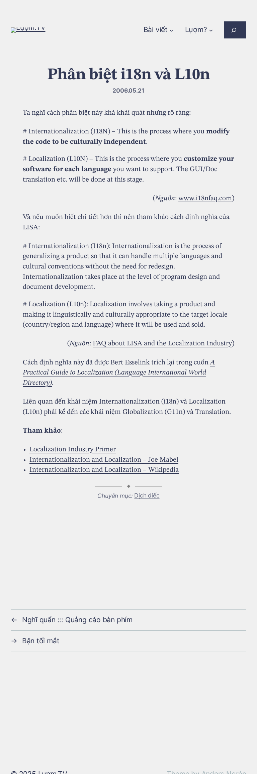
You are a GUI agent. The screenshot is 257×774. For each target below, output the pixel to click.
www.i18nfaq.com (205, 198)
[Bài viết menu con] (171, 30)
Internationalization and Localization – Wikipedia (104, 469)
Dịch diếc (146, 495)
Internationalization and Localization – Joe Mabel (103, 459)
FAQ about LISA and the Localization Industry (162, 343)
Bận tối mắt (40, 641)
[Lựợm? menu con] (211, 30)
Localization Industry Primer (72, 449)
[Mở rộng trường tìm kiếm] (235, 29)
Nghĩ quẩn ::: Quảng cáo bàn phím (77, 620)
